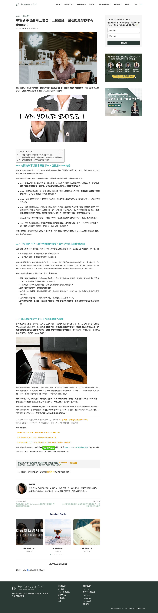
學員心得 (91, 4)
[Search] (141, 4)
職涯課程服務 (80, 4)
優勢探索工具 (68, 4)
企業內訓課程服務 (104, 4)
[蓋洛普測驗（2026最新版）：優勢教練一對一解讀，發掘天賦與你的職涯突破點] (29, 532)
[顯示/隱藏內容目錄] (60, 152)
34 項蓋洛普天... (58, 548)
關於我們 (58, 4)
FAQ (59, 601)
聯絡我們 (127, 4)
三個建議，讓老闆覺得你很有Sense (73, 420)
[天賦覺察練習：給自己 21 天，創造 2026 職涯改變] (86, 532)
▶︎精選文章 (117, 4)
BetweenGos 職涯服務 (68, 463)
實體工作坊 (62, 595)
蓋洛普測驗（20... (29, 548)
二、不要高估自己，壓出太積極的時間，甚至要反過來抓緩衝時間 (40, 157)
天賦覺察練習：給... (86, 548)
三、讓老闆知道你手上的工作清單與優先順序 (34, 160)
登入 (28, 570)
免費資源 (61, 598)
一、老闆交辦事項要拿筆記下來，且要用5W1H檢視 (35, 155)
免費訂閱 (124, 43)
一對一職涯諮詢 (64, 592)
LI (86, 604)
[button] (19, 537)
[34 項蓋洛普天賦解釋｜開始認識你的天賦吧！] (58, 532)
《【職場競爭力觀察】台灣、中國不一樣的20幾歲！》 (36, 437)
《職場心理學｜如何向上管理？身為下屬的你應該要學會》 (38, 432)
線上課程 (61, 589)
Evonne (25, 28)
